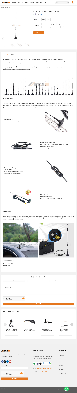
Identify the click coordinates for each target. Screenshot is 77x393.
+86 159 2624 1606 (42, 371)
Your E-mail (4, 366)
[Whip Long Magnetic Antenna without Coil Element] (11, 321)
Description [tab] (6, 55)
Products (20, 2)
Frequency (36, 25)
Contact (32, 2)
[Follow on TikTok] (5, 361)
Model (35, 19)
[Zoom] (3, 38)
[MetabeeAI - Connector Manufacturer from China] (5, 2)
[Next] (28, 25)
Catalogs (39, 2)
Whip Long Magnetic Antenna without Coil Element (11, 331)
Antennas (7, 7)
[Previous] (3, 25)
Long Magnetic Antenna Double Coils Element (64, 331)
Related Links (62, 373)
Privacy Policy (64, 389)
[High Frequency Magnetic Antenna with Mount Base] (47, 321)
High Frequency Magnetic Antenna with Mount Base (47, 331)
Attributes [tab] (14, 55)
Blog (45, 2)
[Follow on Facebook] (2, 361)
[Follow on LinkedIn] (7, 361)
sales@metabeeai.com (44, 368)
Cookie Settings (55, 389)
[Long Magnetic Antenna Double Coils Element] (65, 321)
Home (14, 2)
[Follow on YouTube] (10, 361)
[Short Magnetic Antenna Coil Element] (29, 321)
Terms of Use (72, 389)
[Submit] (68, 2)
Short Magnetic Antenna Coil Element (29, 330)
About (26, 2)
